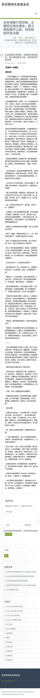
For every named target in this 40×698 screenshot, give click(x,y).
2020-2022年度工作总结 (14, 611)
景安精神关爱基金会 (15, 4)
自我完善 (9, 647)
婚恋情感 (9, 633)
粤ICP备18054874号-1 (9, 681)
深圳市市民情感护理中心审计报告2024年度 (21, 572)
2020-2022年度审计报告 (14, 606)
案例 (20, 38)
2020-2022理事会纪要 (13, 620)
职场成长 (9, 642)
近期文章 (9, 660)
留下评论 (23, 63)
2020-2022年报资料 (13, 615)
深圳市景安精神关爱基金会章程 (17, 581)
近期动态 (9, 651)
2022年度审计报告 (12, 590)
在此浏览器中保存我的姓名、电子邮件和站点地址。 (21, 531)
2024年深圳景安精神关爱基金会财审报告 (20, 576)
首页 (14, 38)
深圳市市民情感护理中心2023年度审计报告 (21, 585)
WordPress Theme (17, 694)
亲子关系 (9, 624)
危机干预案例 (29, 38)
